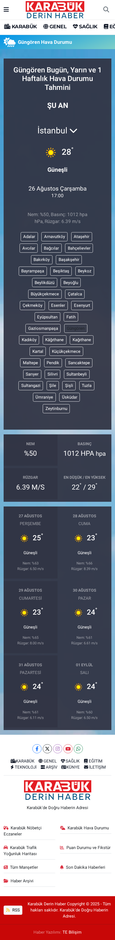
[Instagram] (57, 748)
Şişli (69, 385)
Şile (52, 385)
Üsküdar (69, 397)
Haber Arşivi (22, 880)
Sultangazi (30, 385)
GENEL (57, 27)
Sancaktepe (79, 362)
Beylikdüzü (44, 282)
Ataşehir (81, 236)
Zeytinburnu (56, 408)
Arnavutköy (54, 236)
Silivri (52, 374)
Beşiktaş (61, 270)
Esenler (58, 305)
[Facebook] (37, 748)
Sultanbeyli (76, 374)
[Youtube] (68, 748)
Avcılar (28, 248)
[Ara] (106, 9)
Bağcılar (51, 248)
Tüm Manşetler (24, 867)
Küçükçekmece (66, 351)
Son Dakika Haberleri (85, 867)
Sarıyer (32, 374)
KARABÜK (23, 27)
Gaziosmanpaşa (43, 328)
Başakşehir (69, 259)
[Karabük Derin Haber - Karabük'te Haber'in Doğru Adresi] (55, 9)
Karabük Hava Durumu (88, 827)
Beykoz (84, 270)
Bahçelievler (79, 248)
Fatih (71, 317)
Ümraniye (44, 397)
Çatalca (75, 294)
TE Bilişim (72, 932)
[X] (47, 748)
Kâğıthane (54, 339)
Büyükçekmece (45, 294)
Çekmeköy (32, 305)
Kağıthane (82, 339)
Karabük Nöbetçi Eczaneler (23, 831)
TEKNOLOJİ (26, 767)
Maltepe (30, 362)
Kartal (37, 351)
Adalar (29, 236)
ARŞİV (52, 767)
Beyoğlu (70, 282)
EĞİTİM (95, 761)
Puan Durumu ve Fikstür (88, 847)
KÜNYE (73, 767)
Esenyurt (82, 305)
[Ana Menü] (6, 9)
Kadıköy (29, 339)
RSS (15, 910)
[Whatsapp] (78, 748)
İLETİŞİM (97, 767)
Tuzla (87, 385)
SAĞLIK (87, 27)
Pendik (53, 362)
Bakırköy (41, 259)
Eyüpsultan (47, 317)
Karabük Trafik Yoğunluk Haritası (20, 850)
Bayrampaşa (32, 270)
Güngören (76, 328)
